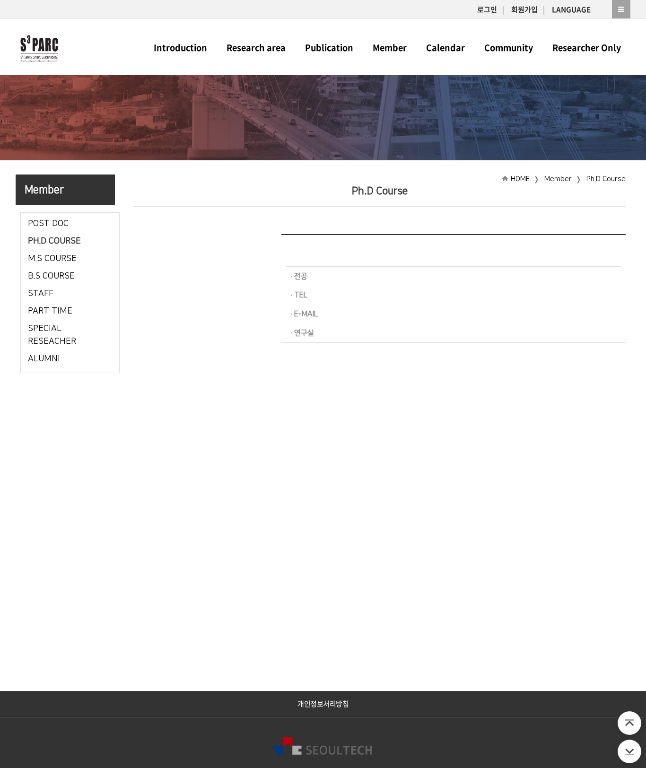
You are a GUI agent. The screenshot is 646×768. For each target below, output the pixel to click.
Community (508, 47)
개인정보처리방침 (323, 703)
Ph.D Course (54, 241)
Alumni (44, 359)
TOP (629, 723)
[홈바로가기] (39, 46)
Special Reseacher (52, 335)
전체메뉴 (621, 9)
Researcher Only (586, 47)
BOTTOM (629, 751)
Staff (40, 293)
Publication (329, 47)
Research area (256, 47)
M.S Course (52, 258)
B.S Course (51, 276)
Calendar (445, 47)
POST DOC (48, 223)
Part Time (50, 311)
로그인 (487, 9)
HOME (520, 179)
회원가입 (524, 9)
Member (390, 47)
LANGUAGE (571, 9)
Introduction (180, 47)
